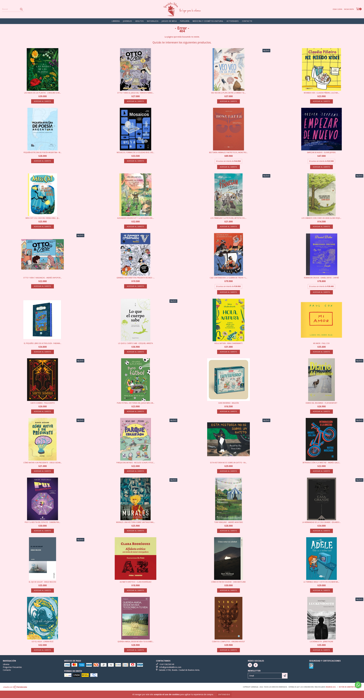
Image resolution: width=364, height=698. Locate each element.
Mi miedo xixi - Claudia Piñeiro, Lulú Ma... (321, 93)
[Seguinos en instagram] (250, 665)
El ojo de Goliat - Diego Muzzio (42, 582)
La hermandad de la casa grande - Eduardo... (321, 522)
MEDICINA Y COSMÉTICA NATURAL (208, 21)
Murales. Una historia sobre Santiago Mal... (135, 522)
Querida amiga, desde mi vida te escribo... (136, 642)
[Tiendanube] (15, 688)
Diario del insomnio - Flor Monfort (321, 403)
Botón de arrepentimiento (350, 687)
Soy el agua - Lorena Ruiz (42, 642)
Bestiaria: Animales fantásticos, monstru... (228, 153)
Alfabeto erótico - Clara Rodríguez (135, 582)
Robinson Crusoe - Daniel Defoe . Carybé (321, 278)
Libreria (116, 21)
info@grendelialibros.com (170, 667)
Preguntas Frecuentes (12, 667)
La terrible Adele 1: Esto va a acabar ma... (321, 582)
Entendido (224, 695)
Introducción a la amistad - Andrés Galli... (321, 463)
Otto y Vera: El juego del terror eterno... (135, 93)
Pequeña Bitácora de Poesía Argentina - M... (42, 153)
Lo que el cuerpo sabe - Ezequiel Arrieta (135, 343)
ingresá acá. (331, 687)
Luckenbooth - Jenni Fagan (321, 642)
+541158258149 (166, 664)
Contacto (247, 21)
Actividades (233, 21)
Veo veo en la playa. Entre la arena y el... (228, 93)
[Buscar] (21, 9)
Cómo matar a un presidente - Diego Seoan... (42, 463)
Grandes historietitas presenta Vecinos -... (136, 278)
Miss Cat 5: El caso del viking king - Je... (43, 218)
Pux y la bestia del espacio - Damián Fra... (42, 522)
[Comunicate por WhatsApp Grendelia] (358, 685)
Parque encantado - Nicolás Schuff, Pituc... (135, 463)
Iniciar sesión (349, 9)
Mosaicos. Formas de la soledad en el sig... (135, 153)
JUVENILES (127, 21)
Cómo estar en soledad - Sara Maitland (228, 582)
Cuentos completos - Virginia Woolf (228, 642)
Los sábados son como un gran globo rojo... (321, 218)
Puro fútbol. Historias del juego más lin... (135, 403)
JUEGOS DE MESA (169, 21)
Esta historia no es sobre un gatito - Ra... (228, 463)
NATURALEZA (152, 21)
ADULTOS (139, 21)
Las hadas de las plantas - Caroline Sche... (42, 93)
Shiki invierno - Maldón (228, 403)
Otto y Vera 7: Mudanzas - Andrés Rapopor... (42, 278)
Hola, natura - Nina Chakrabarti (228, 343)
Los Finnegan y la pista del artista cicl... (228, 218)
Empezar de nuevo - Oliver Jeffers (321, 153)
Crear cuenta (337, 9)
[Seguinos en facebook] (256, 665)
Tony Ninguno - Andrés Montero (228, 522)
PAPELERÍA (184, 21)
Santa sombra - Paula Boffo (42, 403)
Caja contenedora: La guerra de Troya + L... (228, 278)
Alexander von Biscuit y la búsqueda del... (135, 218)
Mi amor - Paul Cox (321, 343)
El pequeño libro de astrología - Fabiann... (42, 343)
